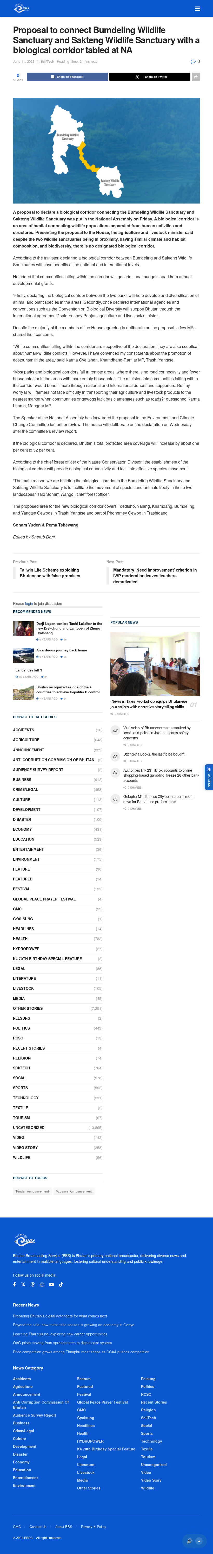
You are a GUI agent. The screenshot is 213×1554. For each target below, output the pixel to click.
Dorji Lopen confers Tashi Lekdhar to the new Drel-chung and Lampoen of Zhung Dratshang (69, 628)
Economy (22, 829)
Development (27, 809)
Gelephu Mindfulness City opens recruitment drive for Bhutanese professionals (158, 799)
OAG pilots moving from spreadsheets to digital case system (62, 1342)
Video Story (25, 1147)
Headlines (23, 928)
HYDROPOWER (26, 948)
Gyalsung (23, 918)
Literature (24, 978)
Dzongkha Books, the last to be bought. (154, 754)
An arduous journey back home (61, 650)
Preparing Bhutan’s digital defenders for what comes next (60, 1315)
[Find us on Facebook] (14, 1284)
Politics (21, 1028)
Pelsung (21, 1018)
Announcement (28, 749)
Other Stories (28, 1008)
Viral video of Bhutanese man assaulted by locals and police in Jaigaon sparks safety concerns (157, 732)
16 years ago (28, 676)
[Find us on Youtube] (51, 1284)
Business (22, 779)
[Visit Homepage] (21, 8)
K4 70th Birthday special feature (47, 958)
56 (65, 639)
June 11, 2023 (23, 61)
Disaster (22, 819)
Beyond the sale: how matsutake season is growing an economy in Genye (73, 1324)
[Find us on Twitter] (23, 1284)
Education (23, 839)
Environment (26, 859)
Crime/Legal (25, 789)
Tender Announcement (32, 1191)
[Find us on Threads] (33, 1284)
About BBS (63, 1526)
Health (20, 938)
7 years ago (48, 698)
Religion (22, 1058)
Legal (19, 968)
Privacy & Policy (93, 1526)
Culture (21, 799)
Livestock (23, 988)
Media (19, 998)
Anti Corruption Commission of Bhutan (53, 759)
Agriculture (26, 739)
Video (18, 1137)
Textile (20, 1107)
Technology (25, 1097)
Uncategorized (28, 1127)
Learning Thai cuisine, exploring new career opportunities (60, 1333)
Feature (21, 869)
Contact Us (38, 1526)
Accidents (23, 729)
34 (46, 676)
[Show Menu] (197, 8)
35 (65, 656)
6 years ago (48, 639)
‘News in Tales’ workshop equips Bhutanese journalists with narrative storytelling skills (148, 703)
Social (20, 1077)
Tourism (21, 1117)
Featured (22, 878)
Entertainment (28, 849)
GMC (17, 908)
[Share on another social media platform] (196, 77)
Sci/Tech (47, 61)
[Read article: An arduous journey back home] (23, 655)
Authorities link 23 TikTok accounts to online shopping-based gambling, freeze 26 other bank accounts (161, 775)
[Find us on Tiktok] (61, 1284)
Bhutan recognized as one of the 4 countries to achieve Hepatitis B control (68, 689)
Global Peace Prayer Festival (44, 899)
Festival (21, 888)
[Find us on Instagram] (42, 1284)
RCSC (18, 1038)
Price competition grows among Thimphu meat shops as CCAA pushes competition (81, 1351)
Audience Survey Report (38, 769)
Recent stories (29, 1048)
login (29, 603)
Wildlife (21, 1157)
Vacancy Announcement (74, 1191)
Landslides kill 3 (29, 670)
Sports (20, 1087)
